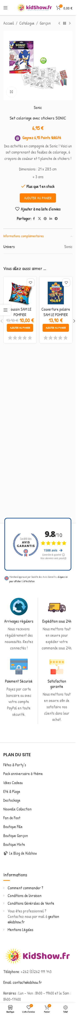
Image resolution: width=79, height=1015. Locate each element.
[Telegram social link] (56, 219)
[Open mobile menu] (5, 7)
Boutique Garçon (15, 835)
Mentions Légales (20, 929)
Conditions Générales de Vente (31, 903)
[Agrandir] (11, 92)
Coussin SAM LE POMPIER (20, 311)
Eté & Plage (11, 791)
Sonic (38, 107)
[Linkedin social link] (50, 219)
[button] (20, 328)
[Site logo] (34, 7)
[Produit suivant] (69, 23)
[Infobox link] (18, 624)
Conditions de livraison (24, 895)
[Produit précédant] (59, 23)
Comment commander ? (25, 888)
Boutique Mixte (14, 844)
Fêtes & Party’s (14, 765)
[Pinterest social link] (45, 219)
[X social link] (39, 219)
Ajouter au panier (38, 198)
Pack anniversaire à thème (23, 773)
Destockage (11, 800)
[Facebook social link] (34, 219)
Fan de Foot (11, 818)
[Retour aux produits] (64, 23)
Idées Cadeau (13, 782)
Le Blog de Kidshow (22, 853)
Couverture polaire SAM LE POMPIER (55, 311)
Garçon (45, 23)
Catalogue (26, 23)
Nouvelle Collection (17, 809)
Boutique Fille (13, 826)
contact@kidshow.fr (27, 982)
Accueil (8, 23)
